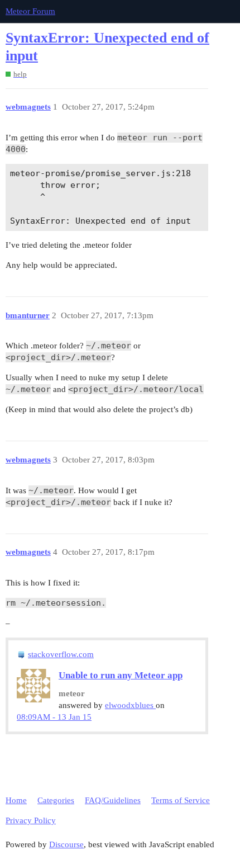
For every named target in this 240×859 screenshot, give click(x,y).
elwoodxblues (130, 705)
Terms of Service (180, 800)
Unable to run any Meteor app (121, 675)
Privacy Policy (31, 820)
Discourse (66, 844)
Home (16, 800)
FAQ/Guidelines (113, 800)
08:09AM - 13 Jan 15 (54, 716)
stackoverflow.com (61, 654)
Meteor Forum (30, 11)
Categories (55, 800)
